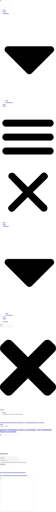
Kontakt (6, 475)
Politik (4, 11)
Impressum (11, 475)
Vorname (2, 457)
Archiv (25, 475)
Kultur (4, 104)
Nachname (2, 459)
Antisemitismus (9, 102)
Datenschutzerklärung (19, 475)
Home (4, 10)
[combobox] (6, 326)
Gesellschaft (9, 472)
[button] (28, 164)
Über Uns (2, 475)
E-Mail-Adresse (4, 460)
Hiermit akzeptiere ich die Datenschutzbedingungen (13, 462)
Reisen (4, 106)
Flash (6, 100)
